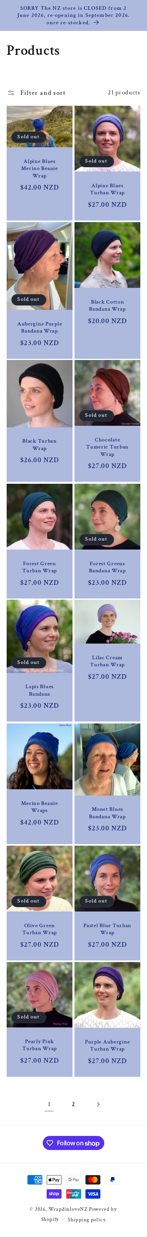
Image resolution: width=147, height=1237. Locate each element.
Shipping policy (87, 1220)
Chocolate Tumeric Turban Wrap (107, 447)
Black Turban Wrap (40, 445)
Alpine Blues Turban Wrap (107, 189)
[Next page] (98, 1104)
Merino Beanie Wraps (40, 806)
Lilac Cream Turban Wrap (107, 661)
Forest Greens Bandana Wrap (107, 567)
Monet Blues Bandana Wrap (107, 813)
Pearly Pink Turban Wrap (39, 1045)
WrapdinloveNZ (68, 1209)
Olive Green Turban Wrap (39, 929)
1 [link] (49, 1104)
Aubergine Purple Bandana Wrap (39, 327)
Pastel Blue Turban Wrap (107, 929)
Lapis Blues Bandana (39, 691)
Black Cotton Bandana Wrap (107, 305)
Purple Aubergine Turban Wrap (107, 1045)
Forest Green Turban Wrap (39, 567)
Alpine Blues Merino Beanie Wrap (40, 168)
